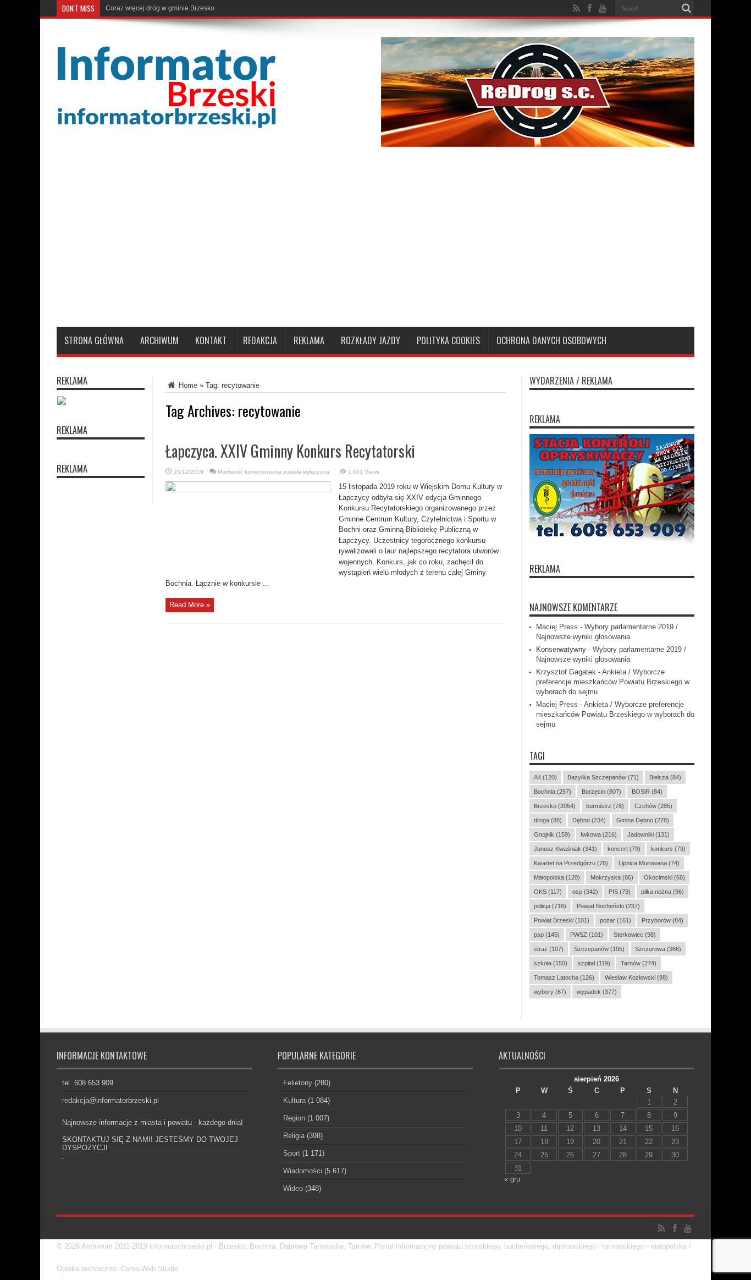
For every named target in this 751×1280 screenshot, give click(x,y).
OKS (548, 891)
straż (549, 949)
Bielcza (665, 777)
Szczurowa (658, 949)
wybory (550, 991)
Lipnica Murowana (649, 863)
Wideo (293, 1188)
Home (186, 385)
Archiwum (159, 340)
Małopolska (557, 877)
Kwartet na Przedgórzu (571, 863)
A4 (545, 777)
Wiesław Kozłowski (636, 977)
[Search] (686, 8)
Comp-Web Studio (149, 1269)
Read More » (189, 605)
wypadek (597, 991)
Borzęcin (601, 791)
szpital (594, 963)
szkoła (550, 963)
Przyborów (662, 920)
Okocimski (664, 877)
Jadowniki (648, 834)
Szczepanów (599, 949)
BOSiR (647, 791)
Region (294, 1118)
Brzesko (555, 806)
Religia (294, 1135)
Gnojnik (552, 834)
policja (550, 906)
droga (548, 820)
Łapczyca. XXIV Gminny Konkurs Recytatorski (290, 451)
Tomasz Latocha (564, 977)
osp (585, 891)
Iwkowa (599, 834)
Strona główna (94, 340)
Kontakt (211, 340)
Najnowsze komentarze (573, 607)
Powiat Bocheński (608, 906)
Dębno (589, 820)
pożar (615, 920)
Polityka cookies (448, 340)
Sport (291, 1153)
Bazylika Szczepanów (603, 777)
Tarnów (638, 963)
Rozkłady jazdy (370, 340)
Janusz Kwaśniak (565, 848)
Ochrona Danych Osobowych (551, 340)
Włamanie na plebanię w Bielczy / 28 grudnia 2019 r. (184, 8)
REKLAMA (544, 568)
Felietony (297, 1083)
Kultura (294, 1100)
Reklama (309, 340)
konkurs (668, 848)
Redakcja (260, 340)
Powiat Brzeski (561, 920)
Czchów (653, 806)
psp (547, 934)
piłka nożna (662, 891)
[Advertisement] (375, 244)
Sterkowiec (635, 934)
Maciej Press (557, 627)
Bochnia (552, 791)
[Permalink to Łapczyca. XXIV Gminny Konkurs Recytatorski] (247, 490)
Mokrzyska (611, 877)
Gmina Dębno (642, 820)
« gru (512, 1179)
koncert (624, 848)
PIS (620, 891)
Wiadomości (302, 1171)
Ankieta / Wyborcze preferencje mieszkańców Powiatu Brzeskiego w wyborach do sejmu (612, 682)
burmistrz (605, 806)
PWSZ (586, 934)
